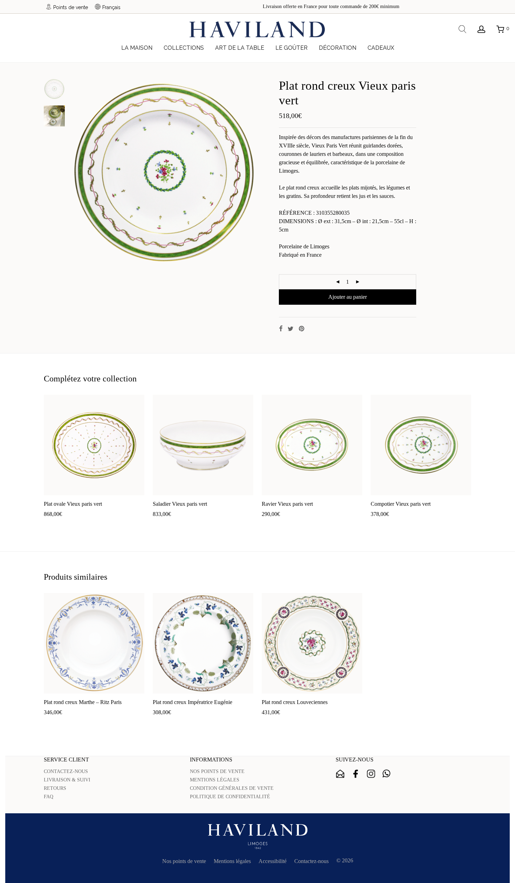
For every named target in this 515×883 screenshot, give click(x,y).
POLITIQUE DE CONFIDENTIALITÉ (230, 796)
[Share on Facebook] (280, 328)
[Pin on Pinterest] (302, 328)
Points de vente (70, 7)
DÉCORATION (337, 47)
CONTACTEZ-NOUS (66, 771)
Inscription (340, 773)
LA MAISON (136, 47)
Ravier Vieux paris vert (287, 504)
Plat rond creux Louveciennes (295, 702)
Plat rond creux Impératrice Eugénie (192, 702)
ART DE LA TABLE (239, 47)
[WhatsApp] (386, 773)
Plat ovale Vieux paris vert (73, 504)
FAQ (48, 796)
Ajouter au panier (347, 297)
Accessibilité (273, 861)
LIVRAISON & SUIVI (67, 779)
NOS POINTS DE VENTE (217, 771)
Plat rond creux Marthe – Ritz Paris (83, 702)
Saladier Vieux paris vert (180, 504)
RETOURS (55, 788)
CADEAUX (381, 47)
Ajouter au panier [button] (59, 525)
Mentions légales (232, 861)
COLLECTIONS (184, 47)
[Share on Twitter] (291, 328)
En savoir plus (98, 525)
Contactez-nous (311, 861)
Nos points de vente (184, 861)
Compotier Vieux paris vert (401, 504)
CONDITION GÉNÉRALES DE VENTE (232, 788)
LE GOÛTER (291, 47)
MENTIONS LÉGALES (214, 779)
